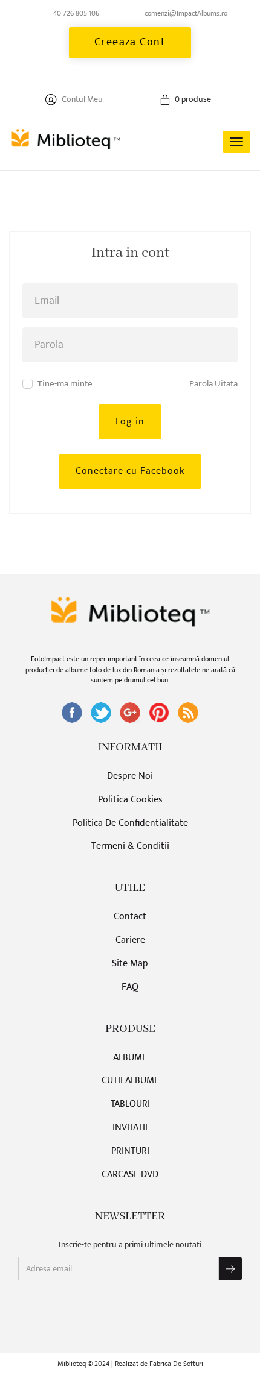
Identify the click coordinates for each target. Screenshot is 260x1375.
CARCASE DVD (130, 1175)
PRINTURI (130, 1152)
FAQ (130, 988)
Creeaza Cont (130, 42)
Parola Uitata (213, 383)
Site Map (130, 964)
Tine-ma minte (65, 383)
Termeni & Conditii (130, 847)
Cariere (130, 941)
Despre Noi (130, 777)
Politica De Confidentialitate (130, 824)
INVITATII (130, 1128)
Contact (130, 917)
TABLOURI (130, 1105)
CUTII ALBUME (130, 1081)
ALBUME (130, 1058)
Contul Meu (81, 99)
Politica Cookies (130, 800)
